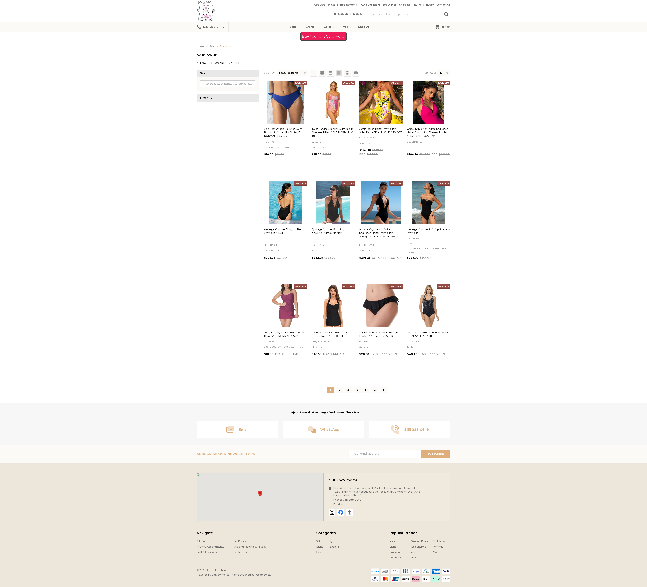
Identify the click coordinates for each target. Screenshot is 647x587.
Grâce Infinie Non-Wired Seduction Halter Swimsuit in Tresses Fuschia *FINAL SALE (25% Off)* (427, 132)
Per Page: (429, 72)
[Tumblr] (349, 512)
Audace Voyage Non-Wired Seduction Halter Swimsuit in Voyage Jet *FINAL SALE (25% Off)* (380, 233)
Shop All (364, 26)
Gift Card (319, 4)
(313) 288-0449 (351, 499)
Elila (413, 557)
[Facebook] (340, 512)
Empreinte (396, 552)
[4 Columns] (339, 73)
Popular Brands (403, 533)
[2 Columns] (322, 73)
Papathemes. (263, 574)
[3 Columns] (330, 73)
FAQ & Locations (369, 4)
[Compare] (304, 169)
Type (344, 26)
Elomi (393, 546)
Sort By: (269, 72)
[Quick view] (296, 169)
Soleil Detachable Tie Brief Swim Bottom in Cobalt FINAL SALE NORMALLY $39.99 (283, 132)
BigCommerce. (221, 574)
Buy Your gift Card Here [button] (323, 36)
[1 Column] (313, 73)
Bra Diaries (389, 4)
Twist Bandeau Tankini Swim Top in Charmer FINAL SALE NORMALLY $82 (332, 132)
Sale (293, 26)
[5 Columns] (347, 73)
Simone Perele (420, 541)
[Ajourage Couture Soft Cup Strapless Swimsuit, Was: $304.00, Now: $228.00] (428, 202)
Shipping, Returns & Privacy (416, 4)
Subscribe (435, 453)
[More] (298, 26)
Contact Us (443, 4)
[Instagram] (332, 512)
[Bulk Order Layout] (356, 73)
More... (437, 552)
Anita (414, 552)
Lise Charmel (419, 546)
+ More (286, 147)
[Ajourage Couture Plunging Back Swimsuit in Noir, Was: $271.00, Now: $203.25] (285, 202)
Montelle (438, 546)
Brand (310, 26)
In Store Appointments (342, 4)
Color (327, 26)
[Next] (383, 390)
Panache (395, 541)
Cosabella (395, 557)
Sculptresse (440, 541)
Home (200, 46)
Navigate (205, 533)
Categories (326, 533)
